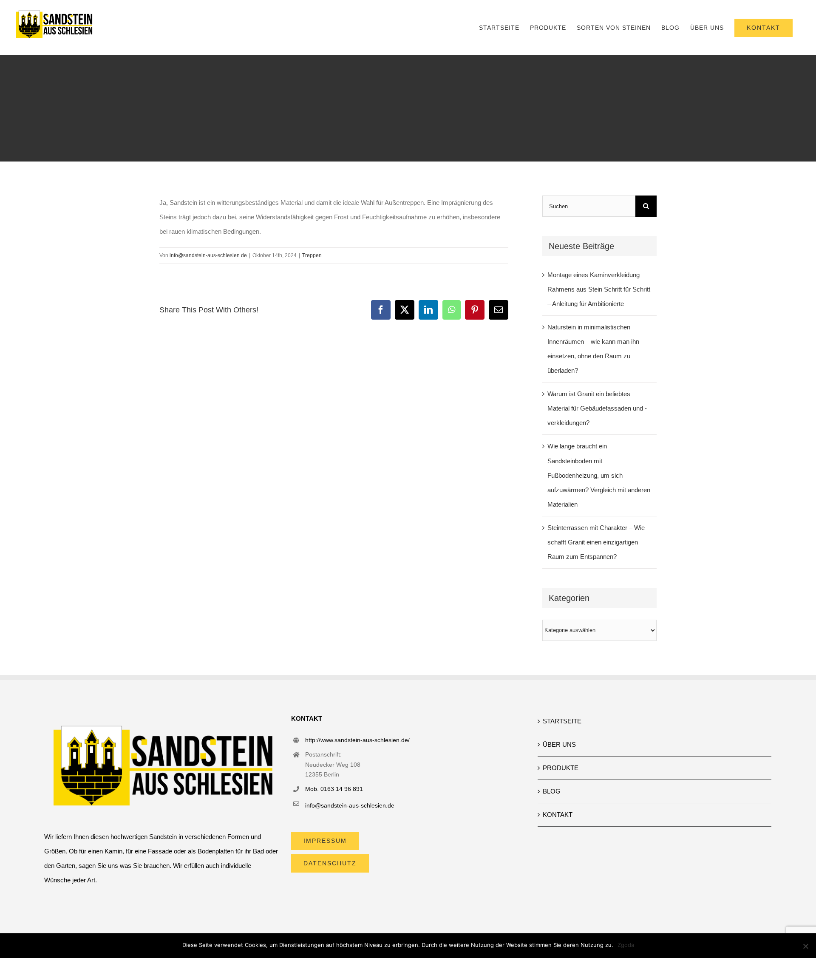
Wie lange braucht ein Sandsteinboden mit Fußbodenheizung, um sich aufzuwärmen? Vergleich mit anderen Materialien (598, 474)
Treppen (312, 255)
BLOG (552, 791)
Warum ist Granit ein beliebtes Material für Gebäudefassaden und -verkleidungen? (597, 408)
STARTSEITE (562, 721)
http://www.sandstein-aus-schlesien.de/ (357, 740)
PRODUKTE (560, 767)
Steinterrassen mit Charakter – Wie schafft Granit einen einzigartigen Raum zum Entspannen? (596, 542)
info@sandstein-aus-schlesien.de (208, 255)
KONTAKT (557, 814)
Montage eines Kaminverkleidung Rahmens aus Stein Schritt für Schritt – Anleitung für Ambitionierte (598, 289)
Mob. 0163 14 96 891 (334, 788)
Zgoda (626, 944)
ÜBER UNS (559, 744)
